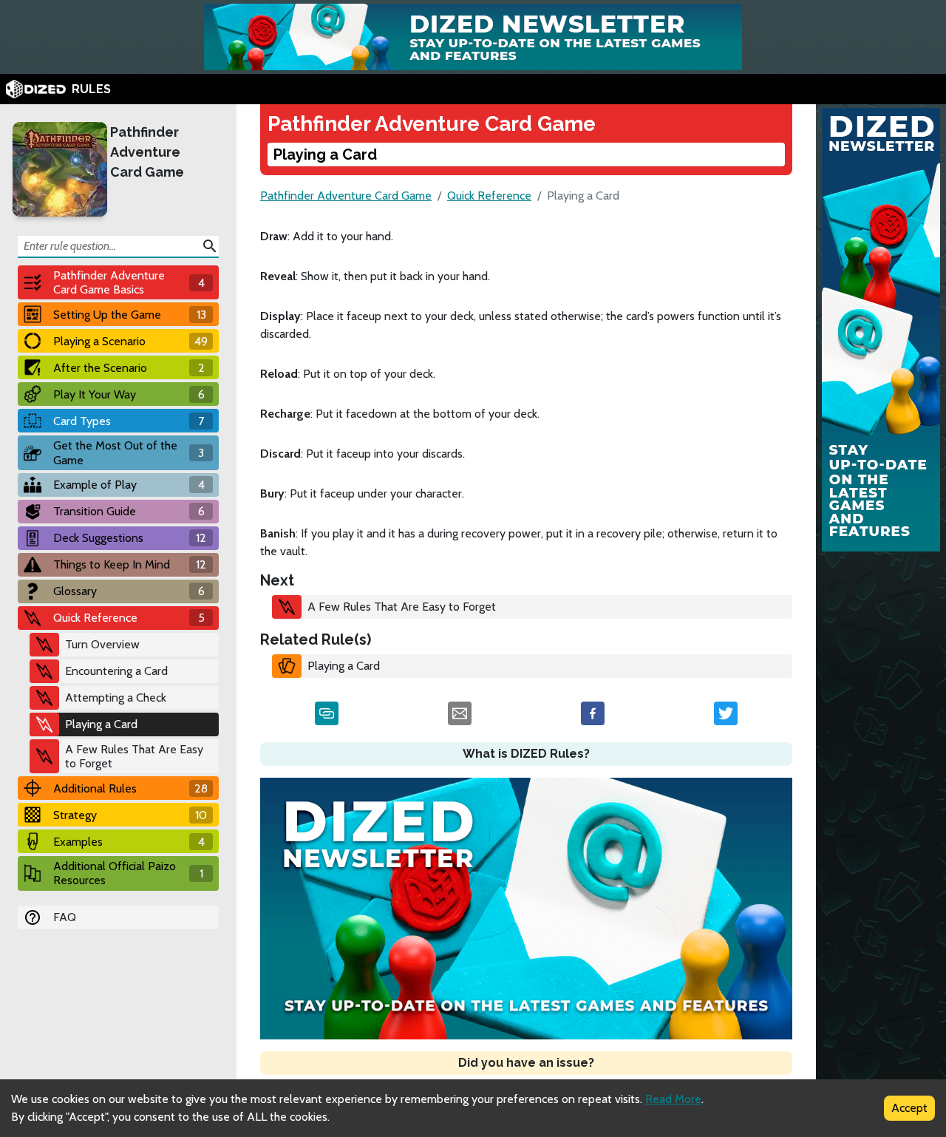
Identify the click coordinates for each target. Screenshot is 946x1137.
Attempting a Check (115, 697)
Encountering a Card (116, 671)
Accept (909, 1108)
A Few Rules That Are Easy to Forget (134, 756)
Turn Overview (102, 644)
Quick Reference (489, 196)
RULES (91, 89)
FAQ (64, 917)
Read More (673, 1099)
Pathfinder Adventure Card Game (147, 152)
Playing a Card (343, 666)
